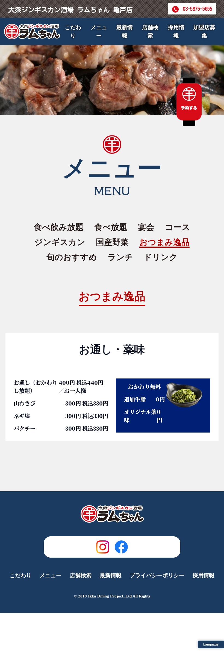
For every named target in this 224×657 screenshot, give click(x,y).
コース (177, 227)
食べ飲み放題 (59, 227)
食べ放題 (110, 227)
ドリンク (161, 257)
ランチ (120, 257)
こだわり (73, 31)
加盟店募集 (204, 31)
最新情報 (124, 31)
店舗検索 (150, 31)
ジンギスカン (59, 242)
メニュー (50, 575)
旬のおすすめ (71, 257)
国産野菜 (112, 242)
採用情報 (176, 31)
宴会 (146, 227)
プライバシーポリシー (157, 575)
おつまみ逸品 (164, 242)
